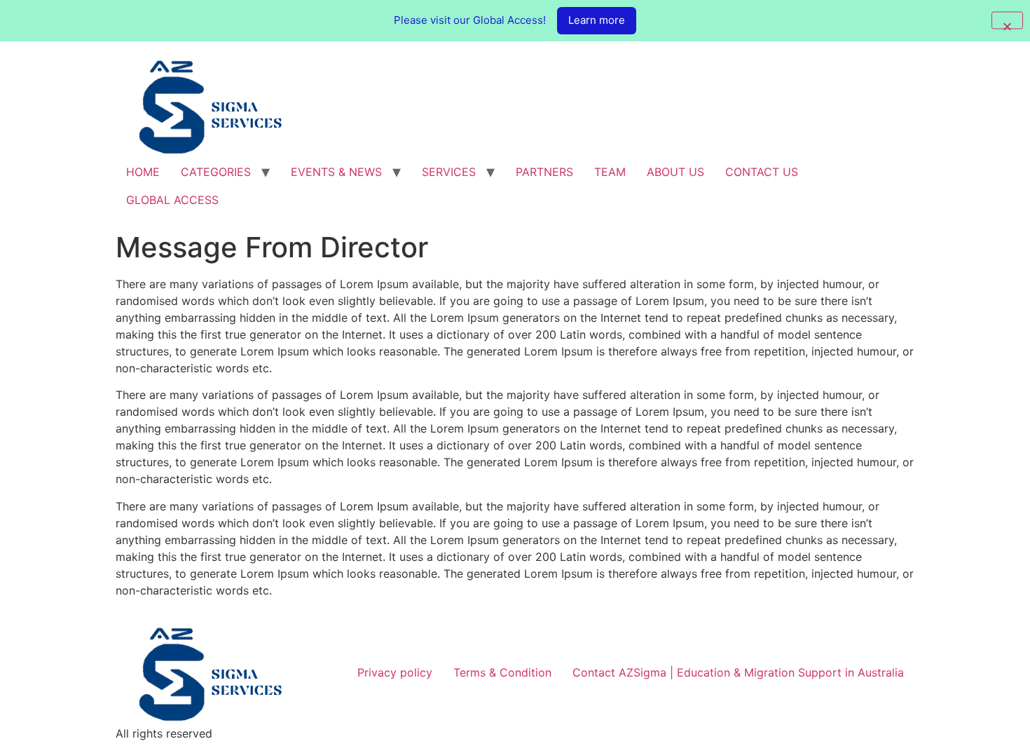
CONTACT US (761, 172)
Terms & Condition (502, 672)
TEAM (610, 172)
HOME (143, 172)
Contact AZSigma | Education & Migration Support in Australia (738, 672)
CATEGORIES (216, 172)
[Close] (1007, 20)
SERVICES (449, 172)
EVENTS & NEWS (336, 172)
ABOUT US (675, 172)
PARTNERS (544, 172)
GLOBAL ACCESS (172, 200)
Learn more (596, 20)
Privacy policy (394, 672)
